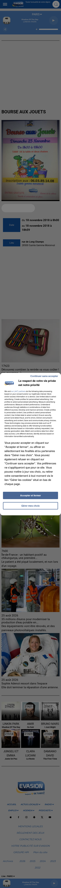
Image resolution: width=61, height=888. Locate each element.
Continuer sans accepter (44, 376)
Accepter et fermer (30, 495)
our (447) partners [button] (18, 391)
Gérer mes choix (30, 505)
